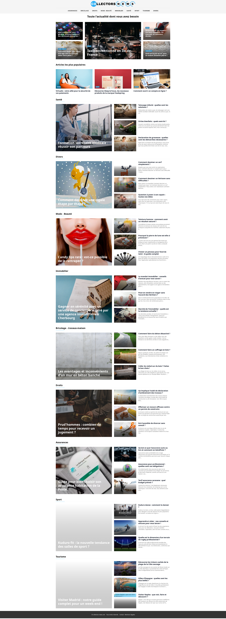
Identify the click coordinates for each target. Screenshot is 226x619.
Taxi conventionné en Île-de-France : (109, 53)
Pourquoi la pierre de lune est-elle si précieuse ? (154, 236)
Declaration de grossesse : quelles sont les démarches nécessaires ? (153, 138)
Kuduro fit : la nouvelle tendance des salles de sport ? (84, 544)
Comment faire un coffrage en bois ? (154, 350)
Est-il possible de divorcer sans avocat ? (151, 424)
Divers (155, 10)
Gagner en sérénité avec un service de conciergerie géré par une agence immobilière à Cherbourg (83, 312)
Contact (121, 614)
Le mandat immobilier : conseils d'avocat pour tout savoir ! (152, 277)
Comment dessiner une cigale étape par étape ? (81, 202)
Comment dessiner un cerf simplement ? (150, 163)
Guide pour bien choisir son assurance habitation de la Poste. (79, 485)
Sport (137, 10)
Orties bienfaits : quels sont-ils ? (152, 121)
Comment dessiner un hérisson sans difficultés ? (154, 179)
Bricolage (85, 10)
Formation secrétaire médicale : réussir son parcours (83, 145)
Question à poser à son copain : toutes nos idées (152, 195)
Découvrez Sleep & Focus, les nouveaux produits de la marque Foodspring (112, 92)
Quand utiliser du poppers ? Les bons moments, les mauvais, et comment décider (156, 33)
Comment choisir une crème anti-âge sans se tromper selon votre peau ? (69, 53)
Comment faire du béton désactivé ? (154, 333)
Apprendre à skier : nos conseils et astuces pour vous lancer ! (153, 522)
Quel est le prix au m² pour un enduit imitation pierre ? (156, 54)
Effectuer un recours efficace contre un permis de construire (154, 408)
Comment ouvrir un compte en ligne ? (150, 91)
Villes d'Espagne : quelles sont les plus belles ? (152, 579)
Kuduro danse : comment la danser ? (153, 506)
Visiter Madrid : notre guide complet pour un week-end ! (80, 602)
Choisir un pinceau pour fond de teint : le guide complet (152, 253)
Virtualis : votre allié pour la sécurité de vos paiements (73, 92)
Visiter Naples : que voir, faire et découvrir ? (152, 595)
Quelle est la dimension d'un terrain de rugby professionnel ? (154, 538)
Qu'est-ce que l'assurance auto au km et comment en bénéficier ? (153, 449)
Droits (94, 10)
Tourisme (146, 10)
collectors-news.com (99, 614)
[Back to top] (221, 614)
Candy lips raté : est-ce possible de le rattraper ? (82, 259)
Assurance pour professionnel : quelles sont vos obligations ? (151, 465)
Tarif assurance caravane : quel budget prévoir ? (151, 481)
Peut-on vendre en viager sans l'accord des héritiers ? (151, 293)
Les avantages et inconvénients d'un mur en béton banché (83, 373)
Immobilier (119, 10)
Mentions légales (130, 614)
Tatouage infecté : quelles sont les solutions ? (153, 106)
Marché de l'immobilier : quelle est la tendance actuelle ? (153, 310)
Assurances (72, 10)
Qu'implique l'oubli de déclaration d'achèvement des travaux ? (153, 392)
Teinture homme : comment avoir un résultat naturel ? (153, 220)
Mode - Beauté (106, 10)
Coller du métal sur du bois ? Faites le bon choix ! (153, 367)
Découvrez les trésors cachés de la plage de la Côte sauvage (153, 563)
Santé (129, 10)
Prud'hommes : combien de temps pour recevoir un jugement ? (79, 428)
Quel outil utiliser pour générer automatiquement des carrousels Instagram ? (69, 34)
